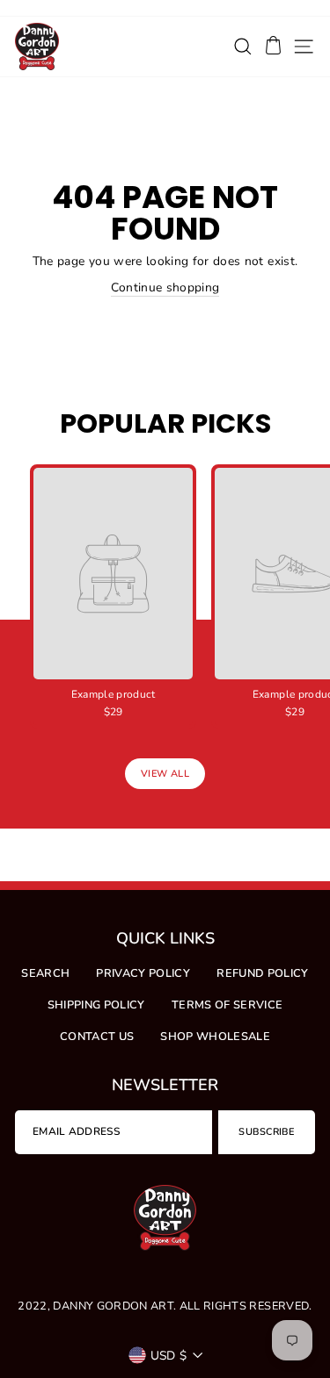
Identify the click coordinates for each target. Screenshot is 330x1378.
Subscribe (266, 1131)
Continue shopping (165, 287)
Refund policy (262, 973)
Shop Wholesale (215, 1036)
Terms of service (227, 1005)
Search (45, 973)
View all (165, 773)
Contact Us (97, 1036)
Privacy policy (143, 973)
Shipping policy (96, 1005)
